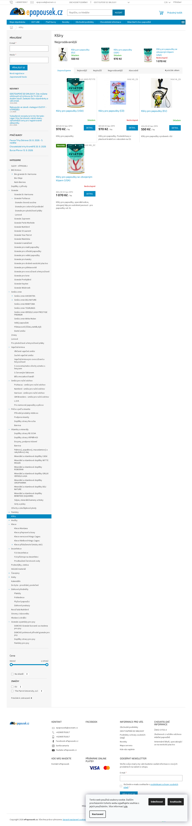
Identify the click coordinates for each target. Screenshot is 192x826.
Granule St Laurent (22, 231)
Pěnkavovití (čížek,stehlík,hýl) (27, 326)
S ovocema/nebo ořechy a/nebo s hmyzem (29, 367)
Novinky (123, 741)
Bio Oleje (18, 178)
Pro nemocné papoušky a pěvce (29, 405)
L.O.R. (16, 401)
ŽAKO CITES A (160, 730)
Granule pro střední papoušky (27, 251)
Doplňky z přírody (19, 186)
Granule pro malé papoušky (26, 247)
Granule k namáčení (23, 243)
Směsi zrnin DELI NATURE (25, 299)
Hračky (14, 520)
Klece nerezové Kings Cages (27, 536)
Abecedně (133, 70)
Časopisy (15, 573)
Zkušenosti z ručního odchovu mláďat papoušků (167, 736)
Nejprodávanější (115, 70)
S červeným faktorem (24, 372)
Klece (13, 524)
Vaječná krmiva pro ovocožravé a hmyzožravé (29, 360)
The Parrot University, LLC (28, 691)
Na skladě (21, 674)
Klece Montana (21, 528)
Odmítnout (157, 801)
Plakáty (17, 593)
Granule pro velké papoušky (27, 255)
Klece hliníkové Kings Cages (27, 540)
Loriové (18, 214)
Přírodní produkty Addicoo (26, 413)
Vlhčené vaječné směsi (24, 351)
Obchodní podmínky (78, 2)
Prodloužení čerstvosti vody (27, 561)
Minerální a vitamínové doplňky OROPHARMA (28, 481)
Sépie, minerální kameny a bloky (28, 500)
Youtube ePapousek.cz (66, 750)
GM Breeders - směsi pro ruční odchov (31, 396)
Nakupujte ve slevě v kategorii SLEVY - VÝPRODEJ (28, 108)
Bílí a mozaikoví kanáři (24, 376)
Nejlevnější (82, 70)
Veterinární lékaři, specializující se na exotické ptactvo (168, 743)
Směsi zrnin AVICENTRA (24, 296)
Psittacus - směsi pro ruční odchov (30, 384)
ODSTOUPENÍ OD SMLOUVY (105, 2)
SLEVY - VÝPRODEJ (19, 166)
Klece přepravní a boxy (24, 532)
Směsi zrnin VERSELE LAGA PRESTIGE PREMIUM (30, 313)
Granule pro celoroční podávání (29, 206)
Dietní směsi (19, 331)
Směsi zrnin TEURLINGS (24, 308)
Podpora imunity (21, 417)
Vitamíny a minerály (20, 429)
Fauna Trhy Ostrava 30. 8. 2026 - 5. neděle (26, 141)
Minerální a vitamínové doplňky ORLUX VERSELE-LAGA (31, 475)
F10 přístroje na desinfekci (26, 556)
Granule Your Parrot (23, 235)
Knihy (13, 577)
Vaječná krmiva (18, 347)
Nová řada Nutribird (20, 609)
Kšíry (13, 516)
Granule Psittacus (22, 198)
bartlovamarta (62, 745)
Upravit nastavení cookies (74, 819)
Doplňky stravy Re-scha (25, 421)
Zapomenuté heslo (18, 77)
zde (125, 806)
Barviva (17, 425)
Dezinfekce (16, 548)
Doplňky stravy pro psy (24, 639)
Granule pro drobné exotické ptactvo (31, 263)
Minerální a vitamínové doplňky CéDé (30, 456)
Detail (89, 127)
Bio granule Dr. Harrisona (25, 174)
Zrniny (14, 335)
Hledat (118, 12)
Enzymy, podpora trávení (25, 441)
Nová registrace (17, 73)
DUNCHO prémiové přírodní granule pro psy (32, 634)
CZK (166, 2)
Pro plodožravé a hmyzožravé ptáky (27, 343)
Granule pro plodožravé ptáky (28, 210)
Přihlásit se (18, 67)
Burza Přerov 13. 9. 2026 (21, 150)
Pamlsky (15, 512)
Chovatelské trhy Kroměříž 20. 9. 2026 (28, 146)
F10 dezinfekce (21, 552)
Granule (14, 190)
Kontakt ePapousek (60, 764)
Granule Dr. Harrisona (23, 194)
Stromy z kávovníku (20, 613)
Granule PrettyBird (22, 279)
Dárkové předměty (19, 589)
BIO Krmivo (16, 170)
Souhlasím (176, 801)
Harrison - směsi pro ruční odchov (29, 393)
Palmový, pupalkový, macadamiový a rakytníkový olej (31, 451)
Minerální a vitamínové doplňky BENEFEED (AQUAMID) (28, 495)
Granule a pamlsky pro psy (23, 621)
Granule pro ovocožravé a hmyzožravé (31, 271)
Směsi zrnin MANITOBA (24, 304)
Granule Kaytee (21, 283)
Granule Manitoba (22, 239)
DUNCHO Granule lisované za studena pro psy (31, 627)
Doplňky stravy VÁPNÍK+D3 (26, 437)
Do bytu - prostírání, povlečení (25, 585)
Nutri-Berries (20, 182)
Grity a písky (19, 504)
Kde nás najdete (127, 749)
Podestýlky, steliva (20, 564)
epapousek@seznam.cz (67, 727)
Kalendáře (15, 581)
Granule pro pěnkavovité (25, 267)
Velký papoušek (21, 322)
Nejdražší (97, 70)
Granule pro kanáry (22, 259)
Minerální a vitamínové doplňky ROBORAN (28, 468)
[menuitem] (17, 22)
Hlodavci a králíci (18, 617)
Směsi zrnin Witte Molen (25, 318)
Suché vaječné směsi (23, 355)
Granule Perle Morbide (24, 222)
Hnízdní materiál (18, 569)
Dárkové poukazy (22, 605)
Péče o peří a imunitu (20, 409)
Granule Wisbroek (22, 287)
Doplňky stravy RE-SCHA (25, 433)
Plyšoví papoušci (22, 601)
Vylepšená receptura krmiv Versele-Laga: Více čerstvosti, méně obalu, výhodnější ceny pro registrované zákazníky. (27, 119)
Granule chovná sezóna (25, 202)
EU (18, 686)
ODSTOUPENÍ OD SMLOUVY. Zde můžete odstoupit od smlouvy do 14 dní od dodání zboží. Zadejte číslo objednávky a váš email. (29, 97)
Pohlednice (19, 597)
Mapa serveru (126, 745)
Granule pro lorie (21, 275)
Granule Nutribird (22, 226)
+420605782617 (63, 732)
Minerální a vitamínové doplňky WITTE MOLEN (31, 462)
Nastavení (97, 814)
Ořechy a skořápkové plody (23, 508)
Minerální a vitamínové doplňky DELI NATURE (30, 488)
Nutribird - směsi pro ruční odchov (29, 388)
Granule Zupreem (22, 218)
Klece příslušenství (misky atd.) (28, 544)
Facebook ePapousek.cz (67, 741)
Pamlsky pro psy (21, 643)
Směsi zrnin (16, 291)
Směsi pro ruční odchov (22, 380)
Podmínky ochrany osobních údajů (132, 736)
